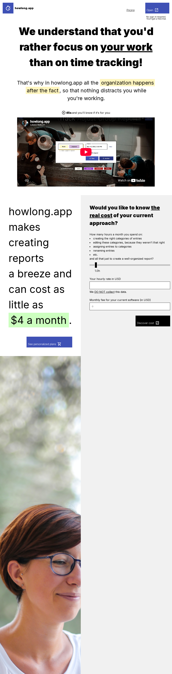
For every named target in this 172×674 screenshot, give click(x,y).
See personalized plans (44, 344)
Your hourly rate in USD (105, 279)
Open (153, 10)
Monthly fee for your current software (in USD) (120, 300)
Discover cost (148, 323)
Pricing (130, 10)
